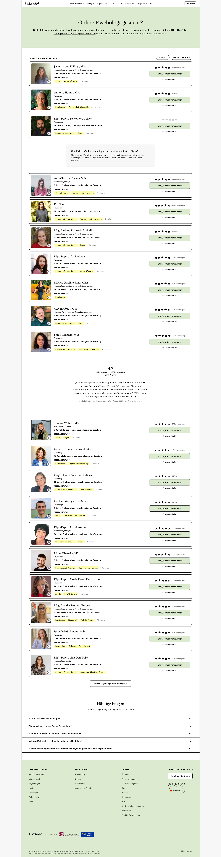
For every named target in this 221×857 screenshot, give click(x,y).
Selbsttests (34, 797)
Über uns (125, 774)
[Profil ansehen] (41, 73)
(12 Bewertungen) (178, 94)
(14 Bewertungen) (178, 179)
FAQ (31, 801)
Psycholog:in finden (180, 776)
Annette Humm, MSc (67, 92)
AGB (124, 801)
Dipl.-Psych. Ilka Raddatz (69, 256)
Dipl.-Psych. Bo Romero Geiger (73, 118)
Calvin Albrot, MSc (65, 308)
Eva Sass (59, 204)
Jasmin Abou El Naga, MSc (70, 66)
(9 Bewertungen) (178, 528)
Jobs (124, 788)
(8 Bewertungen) (178, 606)
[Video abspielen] (49, 81)
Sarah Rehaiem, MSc (66, 334)
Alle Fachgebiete (180, 57)
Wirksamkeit (34, 779)
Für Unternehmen (129, 779)
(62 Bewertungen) (178, 310)
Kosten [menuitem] (114, 4)
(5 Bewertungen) (178, 336)
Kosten (32, 788)
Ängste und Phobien (84, 788)
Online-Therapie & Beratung (80, 4)
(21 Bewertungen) (178, 476)
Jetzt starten (190, 4)
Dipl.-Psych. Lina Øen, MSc (71, 657)
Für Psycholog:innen (130, 783)
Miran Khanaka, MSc (67, 553)
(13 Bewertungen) (178, 502)
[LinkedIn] (176, 784)
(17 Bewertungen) (178, 424)
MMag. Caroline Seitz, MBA (71, 282)
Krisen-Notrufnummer (94, 853)
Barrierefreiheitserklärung (133, 806)
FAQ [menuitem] (151, 4)
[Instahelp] (32, 3)
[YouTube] (182, 784)
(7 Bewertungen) (178, 580)
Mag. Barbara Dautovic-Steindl (73, 230)
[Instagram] (170, 784)
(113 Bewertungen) (178, 450)
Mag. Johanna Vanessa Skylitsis (73, 475)
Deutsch (161, 57)
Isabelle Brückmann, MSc (69, 631)
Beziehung (80, 774)
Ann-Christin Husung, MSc (70, 178)
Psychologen (34, 783)
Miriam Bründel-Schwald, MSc (73, 449)
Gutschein (33, 792)
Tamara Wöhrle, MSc (67, 423)
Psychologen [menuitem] (102, 4)
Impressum (126, 811)
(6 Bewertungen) (178, 632)
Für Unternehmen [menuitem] (127, 4)
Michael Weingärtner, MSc (70, 501)
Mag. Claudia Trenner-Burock (72, 605)
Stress (78, 779)
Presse (125, 792)
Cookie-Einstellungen (131, 815)
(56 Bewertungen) (178, 554)
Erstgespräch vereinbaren (170, 73)
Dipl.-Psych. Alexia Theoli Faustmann (77, 579)
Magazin (141, 4)
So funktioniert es (36, 774)
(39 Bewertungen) (178, 205)
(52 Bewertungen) (178, 284)
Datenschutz (127, 797)
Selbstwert (80, 783)
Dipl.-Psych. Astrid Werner (70, 527)
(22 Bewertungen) (178, 258)
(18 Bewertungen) (178, 67)
